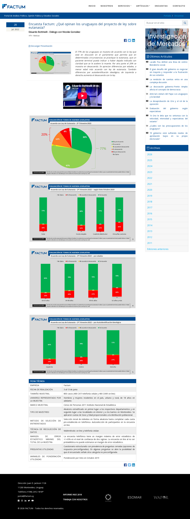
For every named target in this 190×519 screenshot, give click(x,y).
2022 (149, 178)
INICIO (92, 6)
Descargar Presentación (41, 46)
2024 (149, 166)
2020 (149, 189)
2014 (149, 225)
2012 (149, 237)
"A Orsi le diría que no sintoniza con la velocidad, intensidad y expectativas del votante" (169, 118)
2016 (149, 213)
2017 (149, 207)
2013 (149, 231)
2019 (149, 195)
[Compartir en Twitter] (129, 40)
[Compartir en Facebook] (125, 40)
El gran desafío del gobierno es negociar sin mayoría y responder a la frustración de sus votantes (169, 72)
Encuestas (179, 15)
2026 (149, 154)
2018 (149, 201)
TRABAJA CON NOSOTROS (75, 499)
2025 (149, 160)
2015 (149, 219)
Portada (167, 15)
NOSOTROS (107, 6)
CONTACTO (179, 6)
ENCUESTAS (161, 6)
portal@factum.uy (26, 496)
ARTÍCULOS (142, 6)
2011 (149, 243)
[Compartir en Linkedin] (133, 40)
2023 (149, 172)
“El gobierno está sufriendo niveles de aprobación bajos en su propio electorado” (169, 136)
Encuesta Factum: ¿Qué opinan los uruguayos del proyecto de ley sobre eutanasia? (82, 26)
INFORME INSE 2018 (72, 494)
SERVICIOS (124, 6)
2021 (149, 183)
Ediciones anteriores (157, 249)
